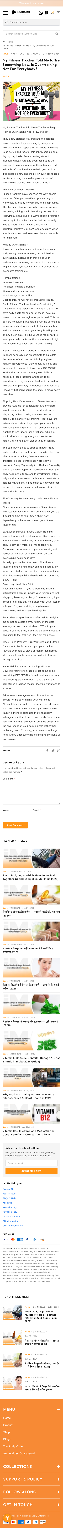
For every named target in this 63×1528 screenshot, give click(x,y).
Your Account (9, 1193)
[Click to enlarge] (31, 101)
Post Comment (15, 825)
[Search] (56, 33)
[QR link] (47, 13)
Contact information (13, 1225)
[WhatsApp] (41, 13)
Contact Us (8, 1189)
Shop (6, 1432)
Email (37, 810)
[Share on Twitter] (53, 750)
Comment (9, 779)
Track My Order (13, 1446)
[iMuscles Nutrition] (21, 12)
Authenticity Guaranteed (19, 1453)
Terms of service (11, 1216)
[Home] (4, 41)
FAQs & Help (9, 1198)
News (10, 42)
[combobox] (34, 22)
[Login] (52, 13)
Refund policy (10, 1207)
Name (6, 810)
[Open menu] (6, 12)
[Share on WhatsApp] (58, 750)
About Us (7, 1203)
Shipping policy (10, 1221)
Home (7, 1418)
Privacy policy (10, 1212)
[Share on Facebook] (47, 750)
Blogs (6, 1439)
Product (8, 1425)
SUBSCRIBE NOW (31, 1171)
